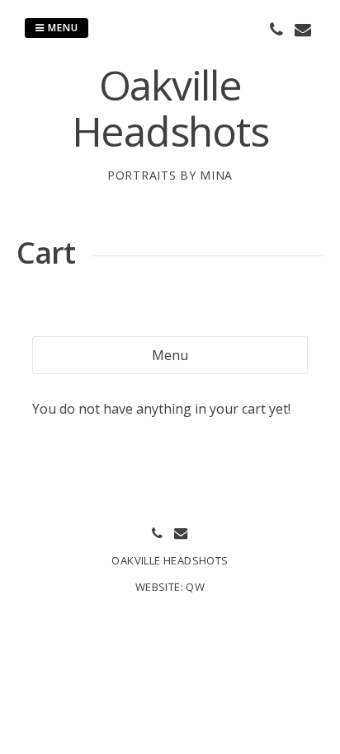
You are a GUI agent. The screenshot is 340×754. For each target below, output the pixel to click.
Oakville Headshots (170, 108)
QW (195, 586)
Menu (61, 28)
